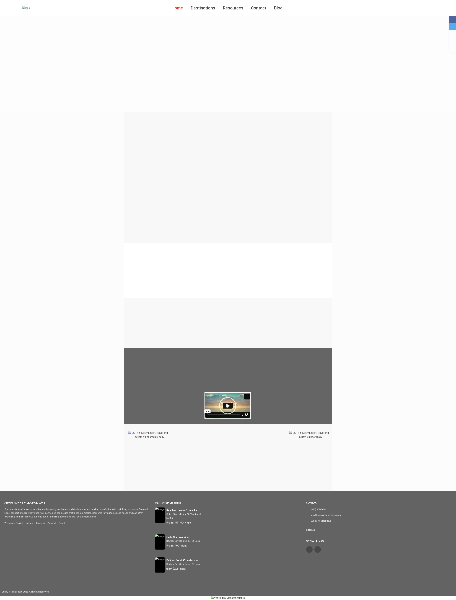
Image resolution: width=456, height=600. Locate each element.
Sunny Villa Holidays (321, 520)
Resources (233, 8)
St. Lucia (196, 541)
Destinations (203, 8)
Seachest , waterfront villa (181, 510)
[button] (228, 406)
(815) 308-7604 (318, 509)
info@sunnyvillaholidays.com (326, 515)
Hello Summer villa (177, 537)
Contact (258, 8)
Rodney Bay (172, 541)
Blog (278, 8)
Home (177, 8)
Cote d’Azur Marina (176, 514)
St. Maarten (192, 514)
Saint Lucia (185, 541)
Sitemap (310, 530)
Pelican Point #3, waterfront (182, 560)
